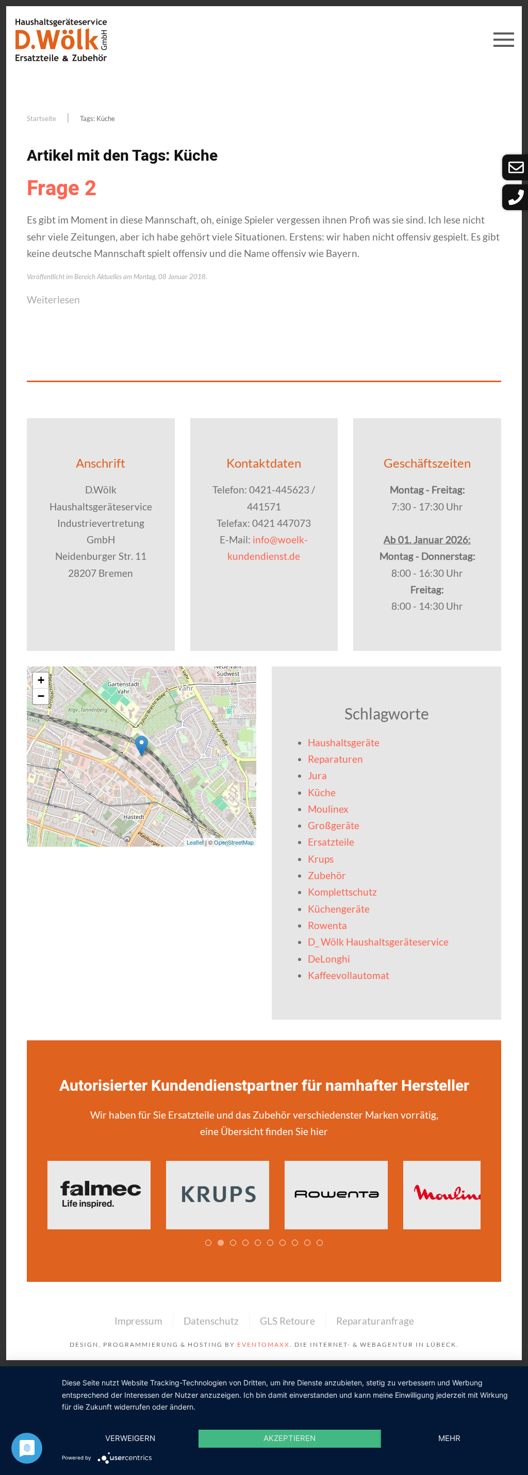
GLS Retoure (287, 1321)
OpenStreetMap (234, 842)
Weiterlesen (53, 299)
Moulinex (328, 809)
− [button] (41, 696)
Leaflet (195, 842)
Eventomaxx (263, 1344)
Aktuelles (109, 276)
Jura (317, 775)
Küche (322, 792)
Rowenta (327, 925)
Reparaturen (335, 759)
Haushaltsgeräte (344, 742)
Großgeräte (333, 825)
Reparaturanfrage (375, 1321)
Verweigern (130, 1438)
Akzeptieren (289, 1438)
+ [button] (41, 680)
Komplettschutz (342, 892)
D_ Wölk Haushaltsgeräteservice (378, 942)
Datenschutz (211, 1321)
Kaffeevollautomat (348, 975)
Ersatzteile (331, 842)
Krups (321, 859)
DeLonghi (329, 959)
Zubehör (327, 875)
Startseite (41, 118)
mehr (449, 1438)
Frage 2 (61, 189)
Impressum (138, 1321)
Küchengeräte (339, 909)
